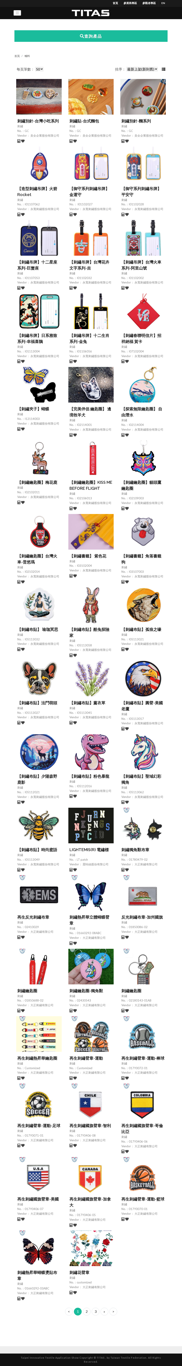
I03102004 (84, 565)
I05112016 (84, 786)
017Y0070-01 (138, 1209)
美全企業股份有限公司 (44, 135)
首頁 (115, 3)
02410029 (32, 927)
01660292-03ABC (37, 1288)
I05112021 (32, 792)
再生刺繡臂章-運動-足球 (38, 1125)
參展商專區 (130, 3)
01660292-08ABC (89, 933)
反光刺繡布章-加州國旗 (142, 917)
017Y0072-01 (138, 1068)
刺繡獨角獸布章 (135, 849)
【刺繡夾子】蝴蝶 (33, 409)
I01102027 (85, 204)
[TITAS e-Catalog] (90, 13)
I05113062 (136, 792)
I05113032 (32, 639)
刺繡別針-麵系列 (136, 121)
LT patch (82, 859)
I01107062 (32, 204)
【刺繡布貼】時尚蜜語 (37, 849)
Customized (32, 1068)
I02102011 (32, 492)
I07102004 (136, 351)
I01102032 (84, 278)
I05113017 (136, 718)
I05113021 (136, 639)
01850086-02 (138, 927)
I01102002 (136, 278)
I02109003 (136, 498)
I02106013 (84, 498)
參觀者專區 (149, 3)
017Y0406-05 (86, 1215)
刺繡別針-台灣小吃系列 (38, 121)
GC (27, 131)
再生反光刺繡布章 (33, 917)
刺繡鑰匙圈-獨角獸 (86, 990)
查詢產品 (93, 36)
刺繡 (20, 126)
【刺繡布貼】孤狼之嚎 (141, 629)
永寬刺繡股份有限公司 (44, 209)
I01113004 (32, 351)
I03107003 (136, 571)
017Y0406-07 (34, 1209)
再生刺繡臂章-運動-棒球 (142, 1058)
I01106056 (84, 351)
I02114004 (136, 425)
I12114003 (32, 419)
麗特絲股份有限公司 (95, 864)
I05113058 (84, 645)
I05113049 (32, 859)
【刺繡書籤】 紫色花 (87, 556)
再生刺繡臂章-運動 (86, 1058)
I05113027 (32, 712)
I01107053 (32, 278)
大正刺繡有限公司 (146, 864)
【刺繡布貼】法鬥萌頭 (37, 702)
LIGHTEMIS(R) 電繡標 (89, 849)
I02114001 (84, 425)
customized (84, 1282)
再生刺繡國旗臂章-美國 (38, 1199)
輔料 (27, 56)
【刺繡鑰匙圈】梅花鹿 (37, 482)
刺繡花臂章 (79, 1272)
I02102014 (32, 571)
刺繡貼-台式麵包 (84, 121)
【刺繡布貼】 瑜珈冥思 (37, 629)
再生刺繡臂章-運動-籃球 (142, 1199)
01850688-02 (34, 1000)
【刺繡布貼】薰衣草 (87, 702)
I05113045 (84, 712)
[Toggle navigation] (17, 13)
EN (163, 3)
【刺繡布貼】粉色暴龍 (89, 776)
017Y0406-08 (86, 1135)
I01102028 (136, 204)
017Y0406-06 (138, 1141)
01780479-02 (138, 859)
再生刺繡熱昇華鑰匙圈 (37, 1058)
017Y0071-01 (34, 1135)
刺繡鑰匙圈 (27, 990)
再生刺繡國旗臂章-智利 (90, 1125)
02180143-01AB (140, 1000)
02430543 (84, 1000)
